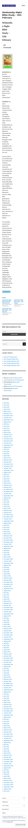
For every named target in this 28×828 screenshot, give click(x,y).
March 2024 (7, 432)
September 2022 (8, 470)
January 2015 (7, 656)
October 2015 (7, 637)
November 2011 (8, 736)
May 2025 (6, 407)
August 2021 (7, 498)
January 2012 (7, 732)
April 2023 (7, 455)
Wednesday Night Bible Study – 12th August (18, 301)
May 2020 (6, 529)
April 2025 (7, 409)
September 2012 (8, 715)
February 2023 (8, 460)
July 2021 (6, 500)
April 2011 (6, 751)
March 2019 (7, 557)
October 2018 (7, 561)
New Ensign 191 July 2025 (11, 359)
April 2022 (7, 481)
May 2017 (6, 597)
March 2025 (7, 411)
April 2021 (7, 506)
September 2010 (8, 765)
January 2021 (7, 512)
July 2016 (6, 618)
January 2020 (8, 538)
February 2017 (8, 603)
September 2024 (8, 420)
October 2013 (7, 687)
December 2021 (8, 489)
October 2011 (7, 738)
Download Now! (6, 291)
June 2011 (6, 746)
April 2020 (7, 531)
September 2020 (8, 521)
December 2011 (8, 734)
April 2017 (7, 599)
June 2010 (6, 772)
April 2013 (7, 700)
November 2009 (8, 784)
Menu (23, 5)
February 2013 (8, 704)
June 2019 (6, 550)
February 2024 (8, 434)
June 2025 (6, 405)
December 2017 (8, 582)
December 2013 (8, 683)
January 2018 (7, 580)
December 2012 (8, 709)
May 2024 (6, 428)
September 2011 (8, 740)
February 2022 (8, 485)
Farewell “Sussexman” (10, 357)
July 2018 (6, 567)
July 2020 (6, 525)
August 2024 (7, 422)
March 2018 (7, 576)
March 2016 (7, 626)
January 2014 (7, 681)
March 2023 (7, 458)
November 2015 (8, 635)
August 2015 (7, 641)
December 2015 (8, 633)
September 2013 (8, 690)
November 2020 (8, 517)
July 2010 (6, 770)
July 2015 (6, 643)
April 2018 (7, 574)
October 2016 (7, 611)
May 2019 (6, 552)
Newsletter (5, 809)
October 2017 (7, 586)
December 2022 (8, 464)
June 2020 (7, 527)
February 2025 (8, 413)
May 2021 (6, 504)
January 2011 (7, 757)
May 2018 (6, 571)
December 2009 (8, 782)
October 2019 (7, 544)
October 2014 (7, 662)
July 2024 (6, 424)
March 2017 (7, 601)
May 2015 (6, 647)
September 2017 (8, 588)
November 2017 (8, 584)
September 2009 (8, 787)
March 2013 (7, 702)
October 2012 (7, 713)
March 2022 (7, 483)
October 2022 (7, 468)
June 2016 (6, 620)
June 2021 (6, 502)
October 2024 (8, 417)
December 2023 (8, 439)
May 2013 (6, 698)
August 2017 (7, 590)
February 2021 (8, 510)
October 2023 (7, 443)
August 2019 (7, 548)
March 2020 (7, 533)
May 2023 (6, 453)
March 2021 (7, 508)
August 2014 (7, 666)
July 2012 (6, 719)
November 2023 (8, 441)
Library (4, 798)
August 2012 (7, 717)
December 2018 (8, 559)
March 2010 (7, 778)
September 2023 (8, 445)
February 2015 (8, 654)
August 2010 (7, 768)
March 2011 (7, 753)
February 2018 (8, 578)
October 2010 (7, 763)
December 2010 (8, 759)
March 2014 (7, 677)
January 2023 (7, 462)
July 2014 (6, 668)
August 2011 (7, 742)
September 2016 (8, 614)
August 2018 (7, 565)
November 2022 (8, 466)
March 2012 (7, 727)
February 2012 (8, 730)
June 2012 (6, 721)
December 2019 (8, 540)
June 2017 (6, 595)
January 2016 (7, 630)
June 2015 (6, 645)
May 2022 (6, 479)
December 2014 (8, 658)
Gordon (6, 380)
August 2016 (7, 616)
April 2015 (7, 649)
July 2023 (6, 449)
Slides (4, 813)
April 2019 (7, 555)
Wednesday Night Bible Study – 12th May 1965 (6, 310)
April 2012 (7, 725)
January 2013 (7, 706)
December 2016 (8, 607)
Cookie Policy (10, 821)
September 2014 (8, 664)
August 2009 (7, 789)
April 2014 (7, 675)
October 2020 (8, 519)
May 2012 (6, 723)
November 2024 (8, 415)
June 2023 (6, 451)
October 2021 (7, 493)
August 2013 (7, 692)
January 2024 (7, 436)
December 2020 (8, 514)
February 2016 (8, 628)
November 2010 (8, 761)
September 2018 (8, 563)
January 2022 (7, 487)
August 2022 (7, 472)
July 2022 (6, 474)
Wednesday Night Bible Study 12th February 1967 (6, 301)
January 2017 (7, 605)
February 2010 (8, 780)
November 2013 (8, 685)
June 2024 (6, 426)
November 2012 (8, 711)
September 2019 (8, 546)
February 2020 (8, 536)
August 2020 (7, 523)
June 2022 (6, 477)
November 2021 (8, 491)
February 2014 (8, 679)
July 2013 (6, 694)
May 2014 (6, 673)
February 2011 (8, 755)
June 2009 (7, 791)
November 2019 (8, 542)
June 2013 (6, 696)
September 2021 (8, 495)
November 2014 (8, 660)
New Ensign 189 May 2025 (11, 363)
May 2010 (6, 774)
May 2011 (6, 749)
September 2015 (8, 639)
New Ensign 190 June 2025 (11, 361)
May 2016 (6, 622)
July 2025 (6, 403)
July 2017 (6, 593)
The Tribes (5, 805)
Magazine (5, 802)
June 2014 (6, 671)
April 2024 (7, 430)
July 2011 (6, 744)
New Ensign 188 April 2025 (12, 365)
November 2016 (8, 609)
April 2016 (7, 624)
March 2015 (7, 652)
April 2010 (7, 776)
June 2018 (6, 569)
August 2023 (7, 447)
